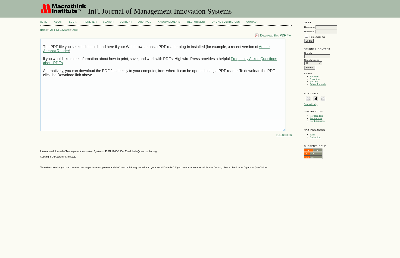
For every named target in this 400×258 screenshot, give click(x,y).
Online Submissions (226, 22)
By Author (315, 79)
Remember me (317, 37)
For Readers (316, 116)
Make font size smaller (308, 98)
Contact (252, 22)
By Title (314, 81)
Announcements (169, 22)
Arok (75, 29)
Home (43, 22)
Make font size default (315, 98)
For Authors (316, 118)
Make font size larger (323, 98)
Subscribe (315, 137)
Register (90, 22)
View (312, 134)
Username (309, 27)
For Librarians (317, 121)
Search (108, 22)
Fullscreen (284, 135)
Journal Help (310, 104)
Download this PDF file (275, 35)
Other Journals (318, 84)
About (58, 22)
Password (309, 31)
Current (126, 22)
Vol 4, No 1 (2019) (60, 29)
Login (73, 22)
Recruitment (196, 22)
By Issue (314, 76)
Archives (144, 22)
